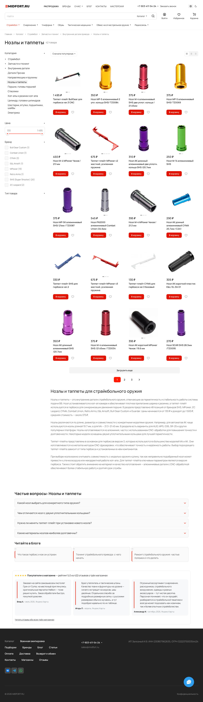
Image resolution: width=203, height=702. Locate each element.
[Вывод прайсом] (195, 53)
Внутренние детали (19, 68)
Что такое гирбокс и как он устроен (37, 554)
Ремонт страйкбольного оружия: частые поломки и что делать (156, 556)
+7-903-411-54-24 (146, 6)
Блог (40, 647)
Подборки (10, 647)
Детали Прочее (16, 73)
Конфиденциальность (187, 694)
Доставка (24, 653)
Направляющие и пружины (22, 77)
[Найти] (153, 16)
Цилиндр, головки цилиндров (24, 100)
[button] (7, 133)
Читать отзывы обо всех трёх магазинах (34, 619)
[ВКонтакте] (8, 671)
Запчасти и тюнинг (18, 63)
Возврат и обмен (46, 653)
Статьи (53, 647)
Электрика (14, 112)
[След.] (139, 379)
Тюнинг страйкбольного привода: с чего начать (98, 556)
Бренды (27, 647)
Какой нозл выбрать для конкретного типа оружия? (48, 503)
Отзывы (43, 659)
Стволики (13, 91)
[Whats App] (21, 671)
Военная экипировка (32, 641)
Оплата (9, 653)
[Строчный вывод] (191, 53)
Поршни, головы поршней (22, 86)
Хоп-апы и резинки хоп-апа (23, 96)
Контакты (10, 659)
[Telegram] (14, 671)
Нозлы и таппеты (17, 82)
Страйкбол (14, 59)
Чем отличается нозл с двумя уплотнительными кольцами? (53, 513)
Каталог (9, 641)
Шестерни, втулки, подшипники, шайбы (25, 106)
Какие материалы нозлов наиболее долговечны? (47, 533)
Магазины (27, 659)
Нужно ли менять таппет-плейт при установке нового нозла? (54, 523)
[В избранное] (73, 112)
